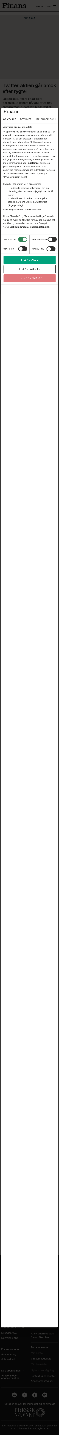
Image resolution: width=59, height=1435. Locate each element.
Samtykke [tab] (9, 119)
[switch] (52, 239)
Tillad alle (29, 260)
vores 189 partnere (19, 131)
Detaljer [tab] (25, 119)
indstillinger (33, 163)
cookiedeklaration (18, 227)
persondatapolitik (40, 227)
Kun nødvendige (29, 278)
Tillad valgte (29, 269)
